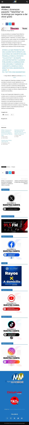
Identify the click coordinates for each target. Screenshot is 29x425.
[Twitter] (10, 24)
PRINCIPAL (8, 7)
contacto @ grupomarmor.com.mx (17, 409)
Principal (13, 166)
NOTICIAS (6, 5)
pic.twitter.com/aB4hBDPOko (13, 72)
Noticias (8, 166)
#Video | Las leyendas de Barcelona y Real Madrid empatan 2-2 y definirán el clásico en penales (7, 183)
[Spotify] (14, 418)
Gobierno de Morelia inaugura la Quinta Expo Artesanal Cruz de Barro (21, 182)
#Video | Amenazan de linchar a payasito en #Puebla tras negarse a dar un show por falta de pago (6, 132)
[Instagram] (11, 418)
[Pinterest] (13, 24)
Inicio (2, 5)
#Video (4, 50)
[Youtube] (21, 418)
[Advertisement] (14, 155)
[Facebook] (7, 24)
